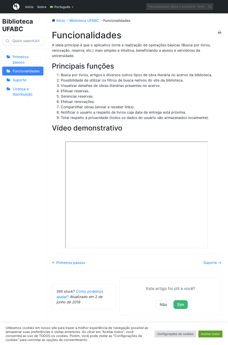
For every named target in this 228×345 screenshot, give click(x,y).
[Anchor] (117, 66)
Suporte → (212, 262)
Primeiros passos (20, 59)
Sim (180, 304)
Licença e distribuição (23, 91)
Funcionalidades (26, 71)
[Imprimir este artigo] (219, 32)
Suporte (19, 80)
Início (29, 7)
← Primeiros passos (68, 262)
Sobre (41, 7)
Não (163, 304)
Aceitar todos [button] (210, 334)
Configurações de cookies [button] (175, 334)
